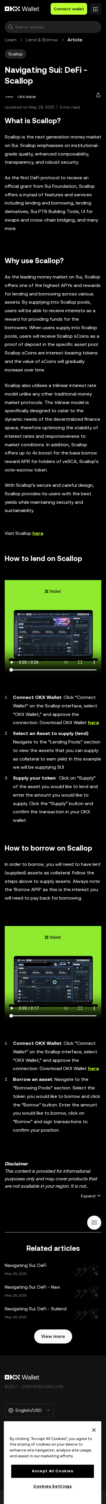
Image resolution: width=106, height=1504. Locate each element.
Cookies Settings (52, 1486)
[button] (10, 27)
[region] (52, 1462)
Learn (10, 40)
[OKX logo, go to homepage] (22, 8)
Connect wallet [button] (69, 8)
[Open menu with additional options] (95, 7)
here (93, 722)
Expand (88, 1195)
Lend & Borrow (42, 40)
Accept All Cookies (52, 1471)
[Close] (93, 1430)
